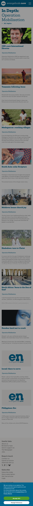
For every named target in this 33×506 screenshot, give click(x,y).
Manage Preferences (16, 502)
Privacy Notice (8, 493)
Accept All (16, 498)
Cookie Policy (20, 492)
